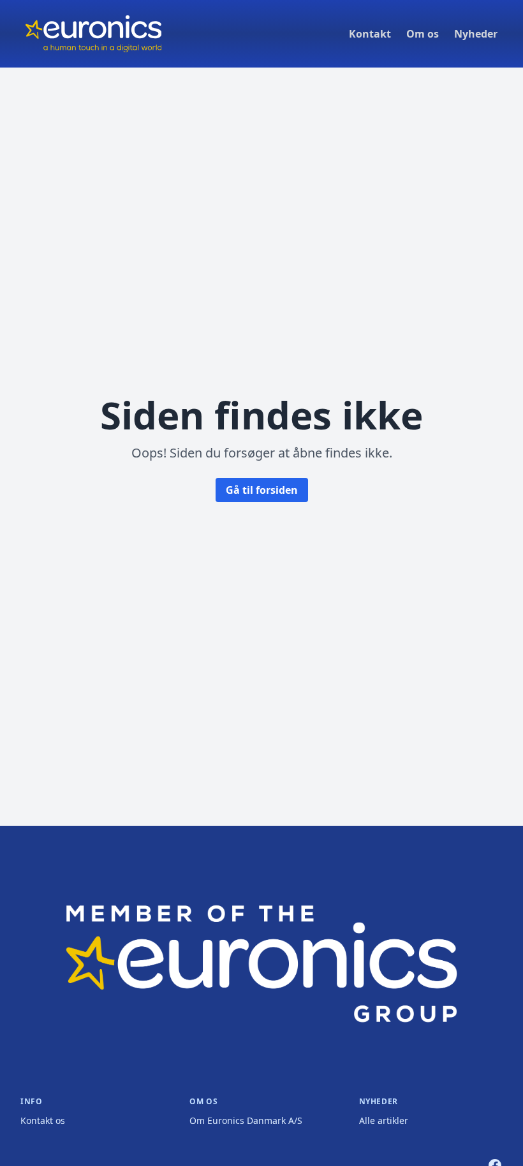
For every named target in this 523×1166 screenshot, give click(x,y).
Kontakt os (42, 1120)
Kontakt (370, 34)
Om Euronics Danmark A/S (245, 1120)
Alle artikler (383, 1120)
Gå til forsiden (262, 490)
